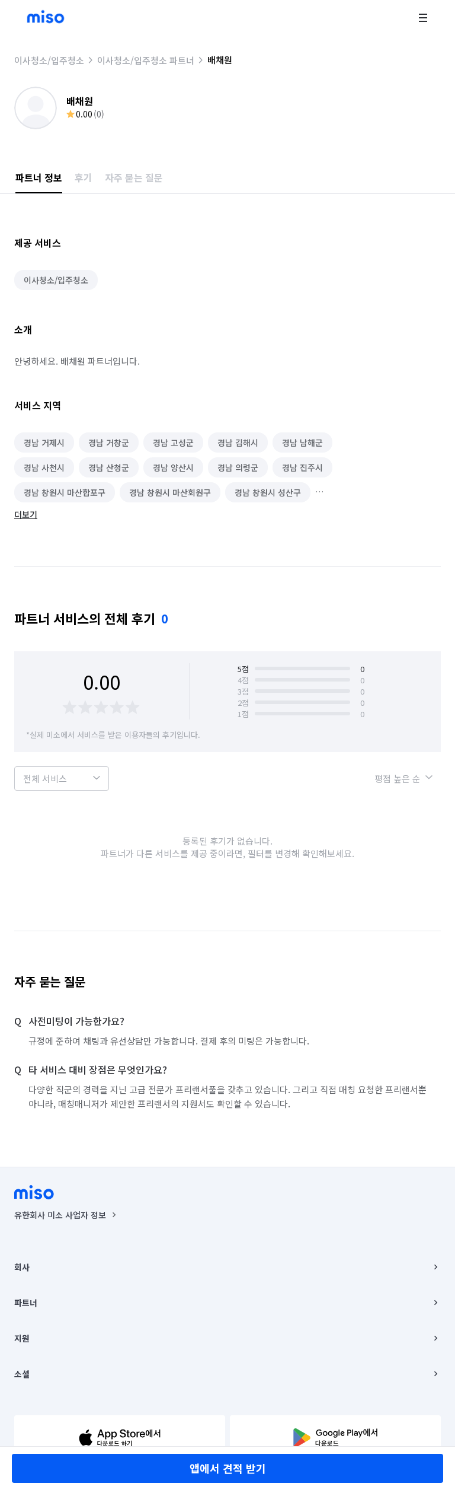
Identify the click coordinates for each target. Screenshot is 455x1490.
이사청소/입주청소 (49, 60)
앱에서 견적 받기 (228, 1468)
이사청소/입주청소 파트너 (145, 60)
